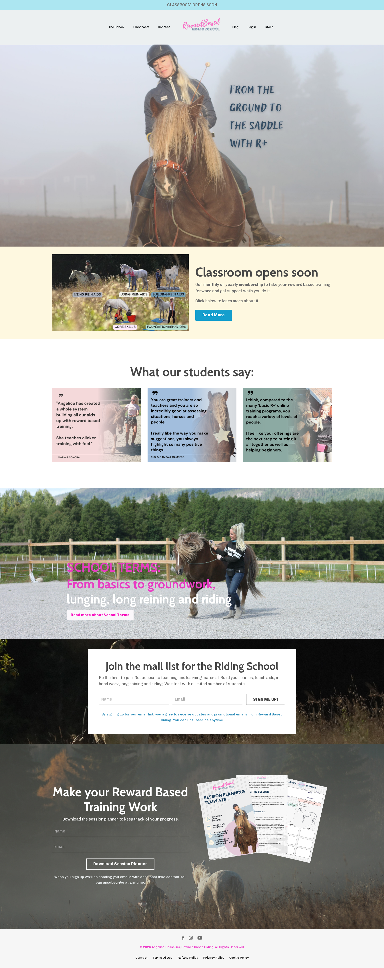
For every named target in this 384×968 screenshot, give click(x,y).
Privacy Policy (213, 958)
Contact (164, 27)
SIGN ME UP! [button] (265, 699)
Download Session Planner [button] (120, 863)
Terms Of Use (162, 958)
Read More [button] (213, 315)
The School (116, 27)
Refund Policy (188, 958)
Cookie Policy (239, 958)
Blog (235, 27)
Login (252, 27)
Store (269, 27)
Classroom (141, 27)
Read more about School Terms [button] (100, 615)
